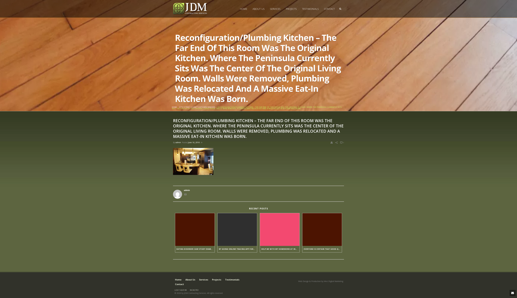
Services (275, 9)
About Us (259, 9)
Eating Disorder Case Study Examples (196, 249)
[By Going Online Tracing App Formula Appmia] (237, 229)
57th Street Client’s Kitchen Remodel (197, 107)
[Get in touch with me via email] (185, 195)
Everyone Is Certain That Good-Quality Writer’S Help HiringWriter (323, 249)
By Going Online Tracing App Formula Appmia (238, 249)
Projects (291, 9)
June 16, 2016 (194, 142)
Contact (329, 9)
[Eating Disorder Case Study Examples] (195, 229)
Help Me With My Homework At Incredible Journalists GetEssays (280, 249)
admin (178, 142)
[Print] (332, 142)
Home (243, 9)
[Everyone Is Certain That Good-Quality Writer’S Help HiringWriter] (322, 229)
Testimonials (310, 9)
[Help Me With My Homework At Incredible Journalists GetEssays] (279, 229)
